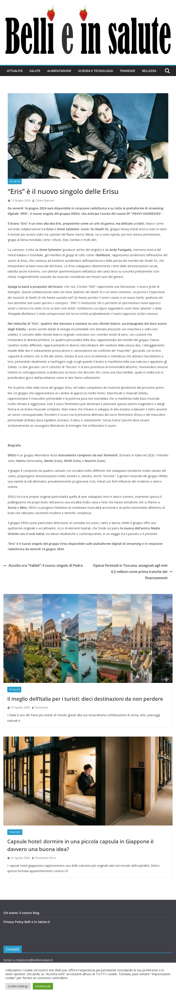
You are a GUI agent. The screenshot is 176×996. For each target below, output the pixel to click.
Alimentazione (59, 71)
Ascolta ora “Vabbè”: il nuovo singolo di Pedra (46, 565)
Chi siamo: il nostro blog (21, 913)
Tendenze (127, 71)
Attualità (15, 71)
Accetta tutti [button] (42, 986)
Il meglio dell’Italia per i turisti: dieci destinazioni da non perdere (85, 698)
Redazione (41, 707)
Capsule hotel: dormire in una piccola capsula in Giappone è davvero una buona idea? (80, 845)
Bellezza (149, 71)
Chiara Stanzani (44, 200)
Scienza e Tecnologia (95, 71)
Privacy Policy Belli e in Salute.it (26, 922)
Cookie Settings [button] (18, 986)
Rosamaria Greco (45, 858)
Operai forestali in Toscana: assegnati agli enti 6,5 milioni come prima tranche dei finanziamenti (130, 571)
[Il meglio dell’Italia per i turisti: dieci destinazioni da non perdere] (88, 638)
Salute (34, 71)
